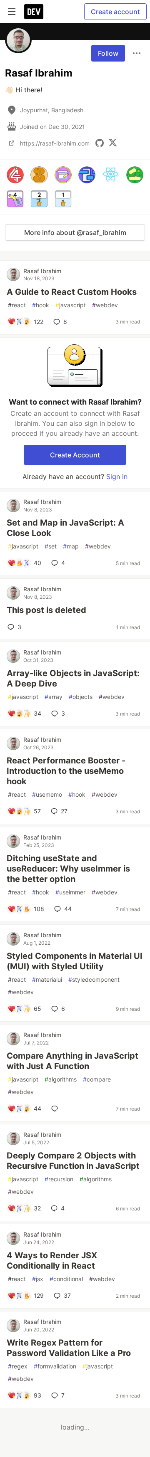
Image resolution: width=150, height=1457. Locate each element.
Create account (115, 11)
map (71, 546)
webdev (105, 305)
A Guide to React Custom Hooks (72, 292)
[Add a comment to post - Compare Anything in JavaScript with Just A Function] (56, 1108)
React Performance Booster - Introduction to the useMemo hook (66, 771)
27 (64, 811)
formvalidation (55, 1366)
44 (68, 908)
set (51, 546)
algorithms (61, 1079)
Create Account (75, 455)
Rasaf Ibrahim (42, 270)
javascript (70, 305)
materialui (47, 979)
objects (80, 696)
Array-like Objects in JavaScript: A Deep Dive (73, 678)
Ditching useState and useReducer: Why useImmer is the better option (68, 868)
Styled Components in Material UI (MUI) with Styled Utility (74, 961)
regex (18, 1366)
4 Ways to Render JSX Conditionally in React (52, 1260)
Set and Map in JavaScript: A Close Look (65, 528)
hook (40, 305)
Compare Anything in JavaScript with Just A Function (72, 1061)
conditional (66, 1278)
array (53, 696)
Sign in (117, 476)
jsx (37, 1278)
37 (67, 1295)
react (17, 305)
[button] (15, 174)
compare (97, 1079)
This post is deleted (46, 610)
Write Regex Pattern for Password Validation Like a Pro (69, 1348)
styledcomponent (94, 979)
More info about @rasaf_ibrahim (75, 232)
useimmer (70, 892)
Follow (108, 53)
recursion (59, 1179)
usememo (47, 794)
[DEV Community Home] (33, 11)
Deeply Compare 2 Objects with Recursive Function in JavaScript (73, 1161)
